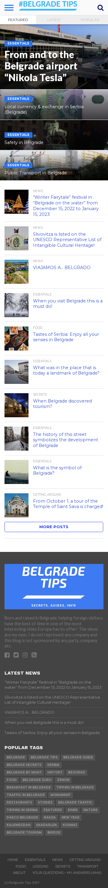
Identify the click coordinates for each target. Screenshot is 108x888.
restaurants (19, 802)
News (57, 860)
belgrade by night (24, 772)
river (73, 810)
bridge (53, 832)
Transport (87, 866)
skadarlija (46, 825)
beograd (76, 772)
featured (53, 810)
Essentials (35, 860)
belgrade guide (78, 757)
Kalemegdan (18, 825)
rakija (50, 817)
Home (13, 860)
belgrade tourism (24, 832)
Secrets (62, 866)
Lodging (40, 866)
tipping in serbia (22, 810)
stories (45, 802)
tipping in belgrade (75, 787)
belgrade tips (44, 757)
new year (71, 817)
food (12, 780)
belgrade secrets (24, 765)
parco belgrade (22, 817)
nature (90, 810)
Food (21, 866)
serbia (53, 765)
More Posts (53, 527)
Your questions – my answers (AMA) (66, 873)
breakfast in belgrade (29, 787)
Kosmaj (70, 825)
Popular (90, 19)
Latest (54, 19)
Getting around (85, 860)
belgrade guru (36, 780)
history (54, 772)
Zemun (63, 780)
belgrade (16, 757)
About (19, 873)
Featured (18, 19)
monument (60, 795)
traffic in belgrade (26, 795)
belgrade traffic (75, 802)
